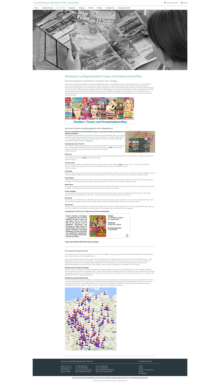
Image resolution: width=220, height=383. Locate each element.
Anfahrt (90, 8)
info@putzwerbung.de (85, 371)
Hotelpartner (110, 8)
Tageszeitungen (47, 8)
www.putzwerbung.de (86, 370)
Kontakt (99, 8)
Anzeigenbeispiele (124, 8)
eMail (185, 3)
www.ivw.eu (89, 141)
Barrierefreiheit (143, 373)
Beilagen (82, 8)
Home (36, 8)
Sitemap (141, 371)
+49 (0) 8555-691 (172, 3)
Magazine (72, 8)
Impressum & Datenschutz (146, 370)
